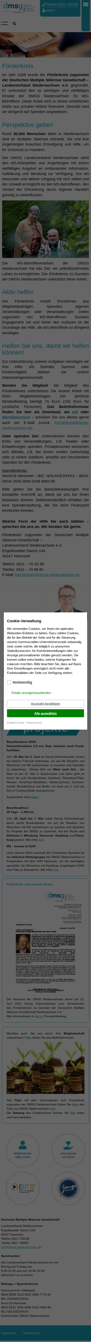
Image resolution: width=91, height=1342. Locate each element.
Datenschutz (16, 722)
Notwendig (22, 682)
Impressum (34, 722)
